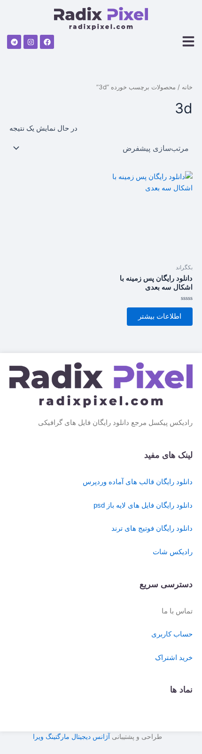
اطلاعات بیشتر (159, 316)
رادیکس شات (173, 552)
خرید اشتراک (174, 657)
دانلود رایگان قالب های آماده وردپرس (138, 482)
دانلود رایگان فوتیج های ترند (152, 528)
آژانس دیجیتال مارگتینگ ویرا (71, 736)
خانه (187, 87)
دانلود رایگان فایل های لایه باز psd (143, 505)
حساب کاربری (172, 634)
